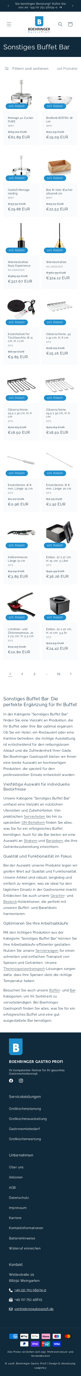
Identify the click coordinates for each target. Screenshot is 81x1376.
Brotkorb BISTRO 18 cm (59, 119)
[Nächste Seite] (71, 674)
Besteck (10, 902)
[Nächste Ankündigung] (73, 6)
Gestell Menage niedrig (18, 191)
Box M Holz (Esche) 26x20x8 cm (59, 191)
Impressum (18, 1208)
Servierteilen (34, 816)
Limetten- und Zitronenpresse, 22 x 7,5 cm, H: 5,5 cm (21, 633)
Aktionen (16, 1177)
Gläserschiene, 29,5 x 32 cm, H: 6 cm (20, 413)
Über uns (16, 1167)
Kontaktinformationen (26, 1228)
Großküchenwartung (25, 1139)
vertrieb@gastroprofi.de (34, 1309)
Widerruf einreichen (24, 1248)
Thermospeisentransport (24, 969)
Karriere (15, 1218)
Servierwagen (47, 951)
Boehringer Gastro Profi (31, 1363)
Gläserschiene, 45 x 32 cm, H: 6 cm (58, 336)
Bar (72, 990)
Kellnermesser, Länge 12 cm (18, 559)
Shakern (31, 841)
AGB (12, 1187)
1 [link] (10, 674)
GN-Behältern (33, 823)
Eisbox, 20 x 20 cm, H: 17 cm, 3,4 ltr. (59, 631)
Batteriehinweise (22, 1238)
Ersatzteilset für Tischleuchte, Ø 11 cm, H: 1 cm (20, 338)
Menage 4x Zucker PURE (21, 119)
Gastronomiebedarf (24, 1129)
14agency (40, 1367)
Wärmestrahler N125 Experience (19, 264)
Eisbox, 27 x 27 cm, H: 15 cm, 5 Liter (59, 559)
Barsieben (54, 841)
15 (58, 673)
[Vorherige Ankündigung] (8, 6)
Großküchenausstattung (28, 1119)
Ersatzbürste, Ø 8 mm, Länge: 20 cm (58, 486)
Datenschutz (19, 1198)
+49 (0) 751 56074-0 (30, 1290)
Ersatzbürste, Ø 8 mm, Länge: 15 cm (20, 486)
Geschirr (57, 896)
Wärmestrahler (56, 262)
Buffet (54, 990)
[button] (9, 24)
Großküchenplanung (25, 1108)
